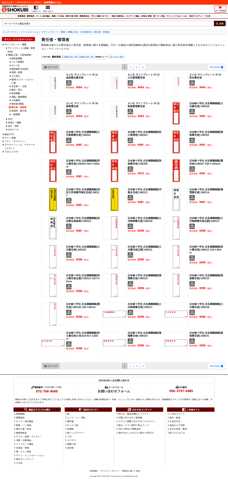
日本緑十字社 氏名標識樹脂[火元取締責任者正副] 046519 (206, 219)
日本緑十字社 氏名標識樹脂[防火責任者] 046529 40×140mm (83, 335)
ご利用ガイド (193, 409)
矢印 (10, 118)
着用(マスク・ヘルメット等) (22, 81)
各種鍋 (70, 428)
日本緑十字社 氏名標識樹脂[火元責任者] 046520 (83, 248)
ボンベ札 (15, 65)
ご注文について (177, 413)
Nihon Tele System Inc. (114, 476)
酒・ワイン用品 (159, 16)
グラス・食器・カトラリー (100, 16)
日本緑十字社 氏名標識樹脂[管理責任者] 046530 (144, 334)
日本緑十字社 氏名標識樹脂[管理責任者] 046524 (144, 276)
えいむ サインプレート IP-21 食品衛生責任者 (82, 76)
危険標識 (15, 93)
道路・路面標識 (19, 96)
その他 (207, 16)
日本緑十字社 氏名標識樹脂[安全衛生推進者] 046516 (83, 219)
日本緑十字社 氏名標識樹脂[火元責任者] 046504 (206, 104)
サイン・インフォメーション (177, 16)
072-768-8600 (47, 391)
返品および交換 (177, 425)
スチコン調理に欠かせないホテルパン (136, 421)
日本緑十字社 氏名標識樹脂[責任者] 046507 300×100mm (206, 162)
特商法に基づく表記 (131, 470)
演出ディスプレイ (196, 16)
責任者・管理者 (102, 31)
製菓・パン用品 (58, 16)
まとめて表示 (117, 56)
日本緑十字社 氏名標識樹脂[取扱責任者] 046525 (206, 276)
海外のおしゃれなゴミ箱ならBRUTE (136, 432)
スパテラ (71, 440)
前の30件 (52, 67)
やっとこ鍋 (72, 425)
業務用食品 (84, 16)
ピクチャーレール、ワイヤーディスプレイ (19, 146)
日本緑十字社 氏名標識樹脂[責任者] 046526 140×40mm (83, 305)
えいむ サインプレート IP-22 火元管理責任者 (144, 76)
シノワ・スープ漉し (77, 417)
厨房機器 (21, 16)
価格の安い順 (70, 56)
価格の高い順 (86, 56)
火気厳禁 (15, 100)
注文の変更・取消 (178, 428)
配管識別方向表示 (20, 68)
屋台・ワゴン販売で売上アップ (133, 425)
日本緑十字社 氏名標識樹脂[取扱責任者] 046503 (206, 133)
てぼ (69, 436)
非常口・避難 (14, 122)
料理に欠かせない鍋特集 (130, 417)
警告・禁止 (16, 89)
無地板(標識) (17, 103)
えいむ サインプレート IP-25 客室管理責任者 (144, 104)
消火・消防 (13, 125)
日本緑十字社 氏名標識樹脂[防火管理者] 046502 (144, 133)
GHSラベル (13, 129)
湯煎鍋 (70, 447)
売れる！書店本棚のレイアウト (133, 413)
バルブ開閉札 (17, 61)
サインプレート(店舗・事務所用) (21, 49)
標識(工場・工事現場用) (79, 31)
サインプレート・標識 (54, 31)
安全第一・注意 (19, 86)
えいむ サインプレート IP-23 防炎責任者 (205, 76)
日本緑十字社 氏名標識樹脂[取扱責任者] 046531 (206, 334)
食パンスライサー (76, 432)
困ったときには (177, 432)
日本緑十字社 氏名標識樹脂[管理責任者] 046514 (206, 190)
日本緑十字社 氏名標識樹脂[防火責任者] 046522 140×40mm (206, 249)
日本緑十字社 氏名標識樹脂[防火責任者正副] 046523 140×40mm (83, 278)
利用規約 (94, 470)
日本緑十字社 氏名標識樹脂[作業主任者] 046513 (144, 190)
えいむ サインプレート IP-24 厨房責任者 (82, 104)
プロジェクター (12, 151)
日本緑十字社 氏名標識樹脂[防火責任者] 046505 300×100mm (83, 163)
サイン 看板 (10, 137)
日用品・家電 (146, 16)
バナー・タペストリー (15, 141)
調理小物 (71, 444)
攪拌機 (70, 421)
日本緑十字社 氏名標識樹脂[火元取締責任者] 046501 (83, 133)
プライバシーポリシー (110, 470)
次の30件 (215, 67)
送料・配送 (175, 417)
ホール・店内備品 (43, 16)
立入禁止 (15, 75)
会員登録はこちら (52, 2)
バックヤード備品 (132, 16)
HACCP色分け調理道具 (129, 428)
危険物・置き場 (19, 110)
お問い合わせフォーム (114, 391)
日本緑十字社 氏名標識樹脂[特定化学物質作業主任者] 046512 (83, 192)
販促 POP (9, 134)
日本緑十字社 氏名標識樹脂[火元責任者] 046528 (206, 305)
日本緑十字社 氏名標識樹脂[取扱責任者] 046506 (144, 162)
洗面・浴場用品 (118, 16)
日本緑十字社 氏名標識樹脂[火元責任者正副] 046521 (144, 248)
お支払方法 (175, 421)
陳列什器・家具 (72, 16)
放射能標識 (16, 58)
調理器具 (30, 16)
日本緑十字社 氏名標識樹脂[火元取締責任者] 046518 (144, 219)
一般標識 (15, 114)
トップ (6, 31)
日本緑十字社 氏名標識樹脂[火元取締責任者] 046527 (144, 305)
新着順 (57, 56)
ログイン (6, 2)
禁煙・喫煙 (16, 72)
